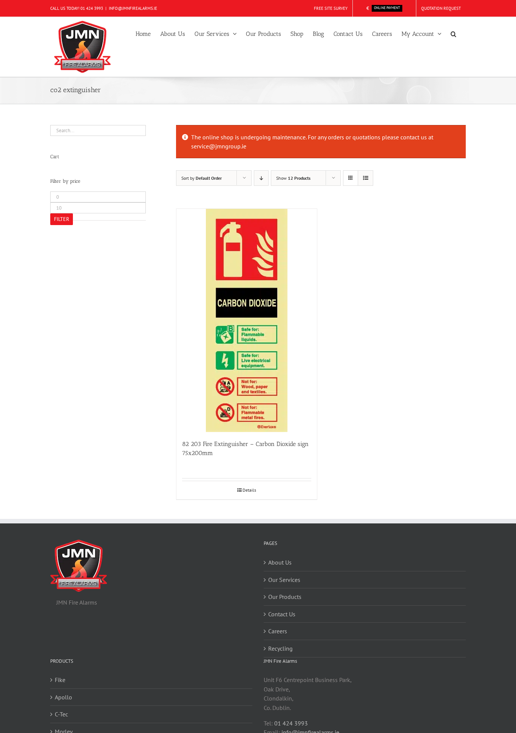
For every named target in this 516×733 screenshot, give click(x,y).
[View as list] (365, 178)
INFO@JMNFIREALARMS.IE (133, 8)
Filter (61, 219)
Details (249, 490)
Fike (60, 680)
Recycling (280, 648)
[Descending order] (261, 178)
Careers (277, 631)
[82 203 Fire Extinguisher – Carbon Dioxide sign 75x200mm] (246, 320)
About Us (280, 562)
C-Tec (61, 714)
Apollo (63, 697)
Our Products (284, 596)
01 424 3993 (91, 8)
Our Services (284, 579)
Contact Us (281, 614)
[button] (453, 33)
